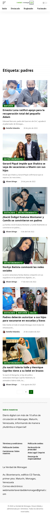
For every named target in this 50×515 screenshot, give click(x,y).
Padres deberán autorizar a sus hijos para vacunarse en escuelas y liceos (24, 319)
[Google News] (13, 433)
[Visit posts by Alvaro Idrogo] (4, 181)
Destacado (9, 212)
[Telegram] (21, 433)
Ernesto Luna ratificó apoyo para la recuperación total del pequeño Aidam (24, 113)
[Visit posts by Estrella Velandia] (4, 128)
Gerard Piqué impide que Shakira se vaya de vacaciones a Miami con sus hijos (24, 167)
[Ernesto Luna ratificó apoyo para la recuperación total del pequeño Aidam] (25, 93)
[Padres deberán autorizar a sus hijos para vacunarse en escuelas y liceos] (25, 300)
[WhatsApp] (26, 433)
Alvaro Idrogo (11, 181)
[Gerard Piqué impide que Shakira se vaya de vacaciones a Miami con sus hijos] (25, 147)
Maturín (8, 106)
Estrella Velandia (13, 128)
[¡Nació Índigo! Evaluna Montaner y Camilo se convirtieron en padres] (25, 200)
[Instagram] (17, 433)
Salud (33, 313)
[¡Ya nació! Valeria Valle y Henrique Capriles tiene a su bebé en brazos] (25, 350)
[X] (8, 433)
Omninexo (24, 509)
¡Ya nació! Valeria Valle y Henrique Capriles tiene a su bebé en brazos (23, 369)
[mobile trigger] (5, 3)
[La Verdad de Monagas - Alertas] (25, 3)
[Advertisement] (25, 38)
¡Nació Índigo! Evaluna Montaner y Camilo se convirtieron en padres (23, 218)
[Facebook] (4, 433)
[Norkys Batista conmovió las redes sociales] (25, 250)
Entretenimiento (13, 159)
